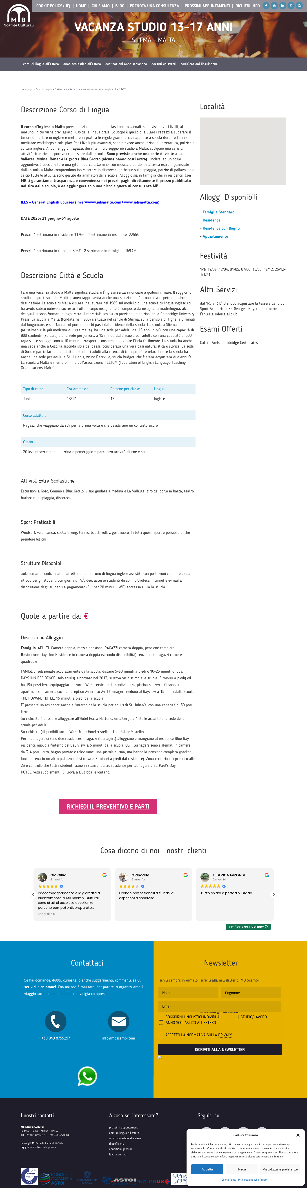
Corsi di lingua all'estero (49, 89)
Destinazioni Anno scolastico (126, 64)
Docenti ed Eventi (163, 64)
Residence (211, 220)
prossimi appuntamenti (123, 1127)
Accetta (207, 1169)
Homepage (26, 89)
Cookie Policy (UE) (53, 5)
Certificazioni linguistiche (199, 64)
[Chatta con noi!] (87, 1064)
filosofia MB (116, 1144)
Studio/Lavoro (254, 1017)
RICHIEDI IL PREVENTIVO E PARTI (108, 806)
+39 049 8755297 (56, 1038)
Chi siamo (101, 5)
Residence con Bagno (221, 228)
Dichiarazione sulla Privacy (252, 1179)
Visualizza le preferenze (280, 1169)
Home (81, 5)
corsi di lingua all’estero (124, 1133)
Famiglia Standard (219, 212)
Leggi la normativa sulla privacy (38, 1147)
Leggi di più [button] (46, 914)
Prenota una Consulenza (154, 5)
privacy (225, 1035)
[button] (298, 1135)
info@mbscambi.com (118, 1038)
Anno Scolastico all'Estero (191, 1022)
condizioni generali (120, 1149)
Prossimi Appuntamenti (207, 5)
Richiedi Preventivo (36, 77)
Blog (119, 5)
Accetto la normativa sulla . (199, 1035)
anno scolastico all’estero (125, 1138)
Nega (242, 1169)
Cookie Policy (229, 1179)
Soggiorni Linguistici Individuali (194, 1017)
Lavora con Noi (118, 1154)
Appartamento (215, 236)
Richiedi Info (248, 5)
